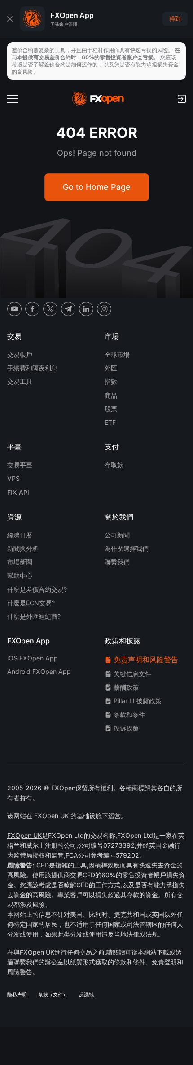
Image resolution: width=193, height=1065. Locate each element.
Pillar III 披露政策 (138, 700)
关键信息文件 (132, 674)
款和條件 (132, 962)
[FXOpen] (98, 99)
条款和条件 (129, 714)
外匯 (111, 368)
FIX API (18, 492)
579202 (127, 855)
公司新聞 (117, 535)
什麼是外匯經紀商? (34, 616)
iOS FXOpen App (32, 658)
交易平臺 (19, 465)
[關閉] (9, 18)
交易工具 (19, 381)
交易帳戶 (19, 354)
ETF (110, 422)
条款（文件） (53, 994)
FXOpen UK (24, 835)
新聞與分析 (23, 548)
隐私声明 (17, 994)
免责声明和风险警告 (146, 659)
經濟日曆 (19, 535)
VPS (13, 478)
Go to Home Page (97, 187)
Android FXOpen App (39, 671)
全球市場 (117, 354)
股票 (111, 409)
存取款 (114, 465)
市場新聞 (19, 562)
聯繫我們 (117, 562)
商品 (111, 395)
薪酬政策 (126, 687)
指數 (111, 381)
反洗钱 (86, 994)
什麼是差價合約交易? (37, 589)
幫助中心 (19, 575)
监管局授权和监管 (38, 855)
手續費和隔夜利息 (32, 368)
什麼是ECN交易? (31, 603)
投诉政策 (126, 728)
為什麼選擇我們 (127, 548)
